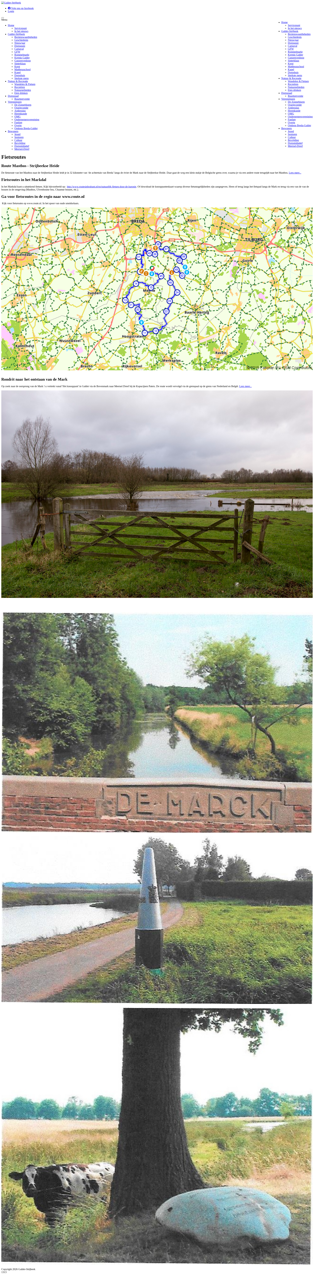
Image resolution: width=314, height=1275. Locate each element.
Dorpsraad (286, 93)
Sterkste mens (295, 75)
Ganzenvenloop (296, 57)
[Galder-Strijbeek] (11, 2)
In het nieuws (295, 28)
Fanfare (292, 119)
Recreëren (293, 84)
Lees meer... (295, 172)
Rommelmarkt (295, 51)
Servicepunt (294, 25)
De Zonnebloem (296, 101)
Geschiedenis (295, 37)
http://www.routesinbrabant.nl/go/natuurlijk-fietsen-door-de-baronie (101, 186)
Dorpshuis (293, 72)
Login (11, 11)
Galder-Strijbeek (289, 31)
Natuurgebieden (296, 87)
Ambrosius (293, 107)
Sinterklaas (293, 60)
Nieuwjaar (293, 40)
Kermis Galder (295, 54)
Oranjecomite (295, 104)
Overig (291, 122)
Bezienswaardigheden (299, 34)
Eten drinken (294, 90)
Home (284, 22)
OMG (291, 113)
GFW (291, 48)
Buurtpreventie (295, 96)
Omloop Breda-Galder (299, 125)
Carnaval (292, 46)
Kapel (291, 69)
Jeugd (291, 131)
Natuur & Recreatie (291, 78)
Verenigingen (288, 99)
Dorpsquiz (293, 43)
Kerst (290, 63)
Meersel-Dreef (295, 146)
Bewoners (286, 128)
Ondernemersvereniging (300, 116)
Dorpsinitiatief (295, 143)
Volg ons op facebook (22, 8)
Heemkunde (294, 110)
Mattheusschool (296, 66)
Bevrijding (293, 140)
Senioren (292, 134)
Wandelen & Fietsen (298, 81)
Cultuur (292, 137)
